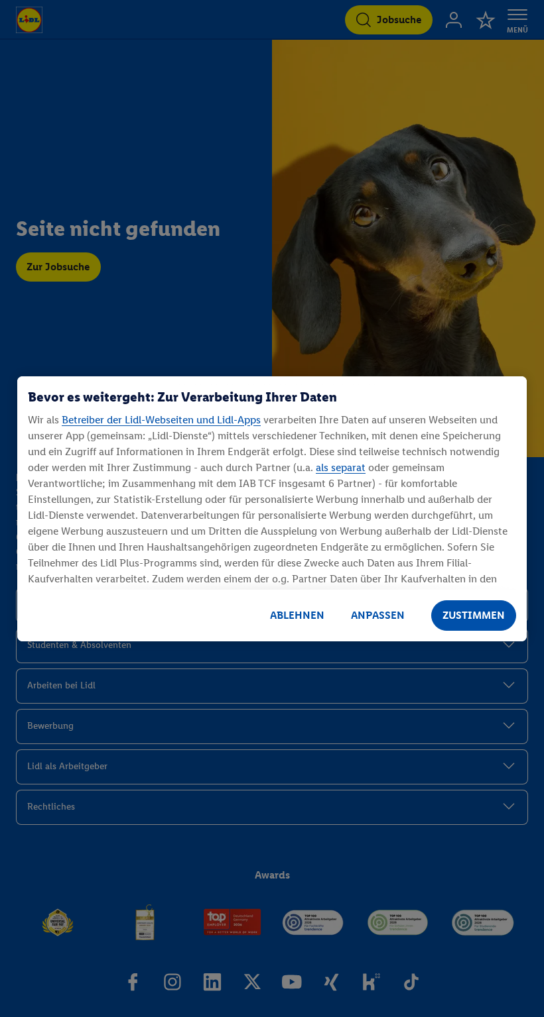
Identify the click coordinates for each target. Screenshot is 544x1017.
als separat (341, 467)
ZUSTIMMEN (473, 615)
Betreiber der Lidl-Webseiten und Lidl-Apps (161, 419)
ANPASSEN (378, 615)
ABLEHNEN (297, 615)
